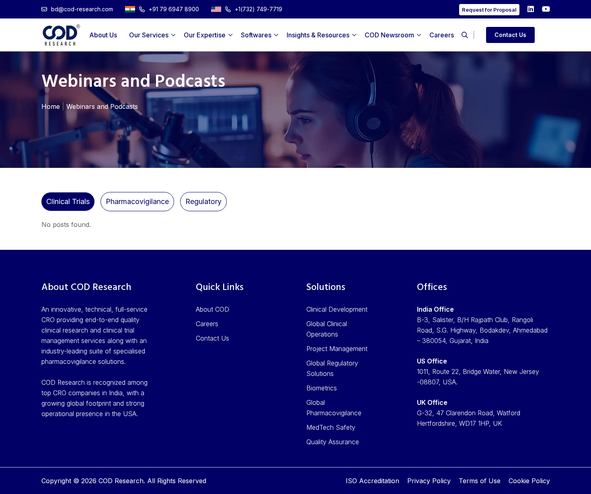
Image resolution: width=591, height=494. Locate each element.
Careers (441, 35)
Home (50, 106)
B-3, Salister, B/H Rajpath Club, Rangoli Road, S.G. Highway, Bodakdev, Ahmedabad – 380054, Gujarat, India (482, 330)
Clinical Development (336, 309)
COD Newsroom (389, 35)
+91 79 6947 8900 (174, 9)
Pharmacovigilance (137, 201)
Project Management (336, 349)
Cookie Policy (529, 481)
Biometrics (321, 388)
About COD (212, 309)
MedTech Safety (330, 427)
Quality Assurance (332, 442)
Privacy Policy (429, 481)
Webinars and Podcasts (102, 106)
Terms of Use (480, 481)
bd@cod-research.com (82, 9)
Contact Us (510, 34)
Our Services (148, 35)
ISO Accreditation (372, 481)
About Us (103, 35)
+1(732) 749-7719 (258, 9)
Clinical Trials (68, 201)
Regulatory (203, 201)
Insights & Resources (318, 35)
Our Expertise (205, 35)
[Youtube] (546, 9)
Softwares (256, 35)
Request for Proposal (489, 9)
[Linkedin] (530, 9)
